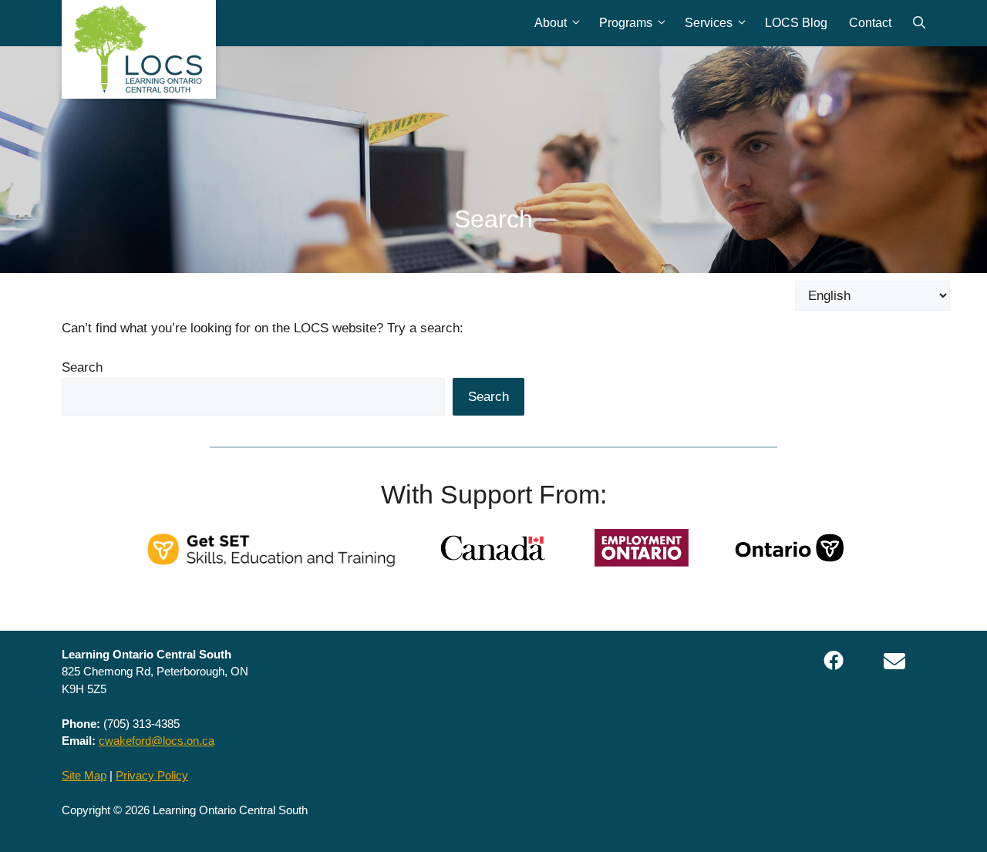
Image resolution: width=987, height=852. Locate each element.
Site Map (84, 775)
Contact (870, 22)
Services (709, 22)
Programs (625, 22)
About (550, 22)
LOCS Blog (796, 22)
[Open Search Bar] (919, 23)
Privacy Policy (152, 775)
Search (82, 367)
